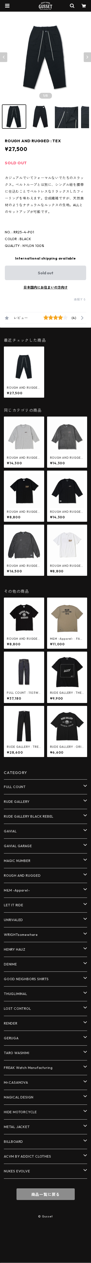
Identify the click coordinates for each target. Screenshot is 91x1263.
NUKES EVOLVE (17, 1171)
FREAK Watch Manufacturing (28, 1068)
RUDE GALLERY (17, 801)
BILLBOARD (13, 1141)
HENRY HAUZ (14, 949)
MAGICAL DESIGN (18, 1097)
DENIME (10, 964)
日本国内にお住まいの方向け (46, 287)
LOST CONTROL (17, 1008)
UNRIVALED (13, 920)
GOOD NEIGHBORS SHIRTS (26, 979)
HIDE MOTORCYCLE (20, 1112)
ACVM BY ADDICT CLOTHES (27, 1156)
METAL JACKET (17, 1127)
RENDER (10, 1023)
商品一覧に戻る (45, 1194)
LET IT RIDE (13, 905)
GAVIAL (10, 831)
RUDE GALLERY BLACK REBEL (28, 816)
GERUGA (11, 1038)
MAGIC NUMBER (17, 861)
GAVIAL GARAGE (18, 846)
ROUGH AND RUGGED (22, 875)
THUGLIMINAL (15, 994)
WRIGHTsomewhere (21, 934)
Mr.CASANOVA (16, 1082)
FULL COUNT (15, 787)
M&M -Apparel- (17, 890)
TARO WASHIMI (16, 1053)
